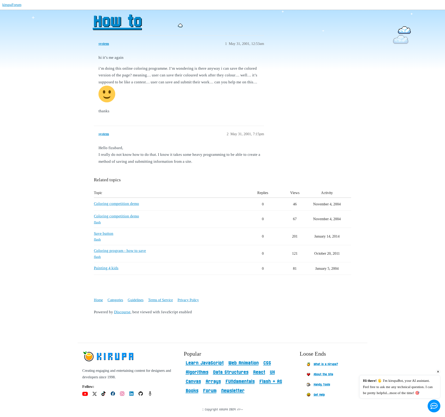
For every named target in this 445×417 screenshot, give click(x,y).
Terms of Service (160, 300)
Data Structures (230, 372)
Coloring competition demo (116, 203)
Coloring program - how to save (120, 250)
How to (117, 22)
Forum (209, 391)
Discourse (122, 312)
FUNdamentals (240, 381)
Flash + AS (270, 381)
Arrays (213, 381)
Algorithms (197, 372)
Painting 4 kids (106, 268)
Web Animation (243, 363)
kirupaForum (11, 5)
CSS (267, 363)
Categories (115, 300)
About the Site (323, 374)
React (259, 372)
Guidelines (135, 300)
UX (272, 372)
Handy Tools (322, 384)
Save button (103, 233)
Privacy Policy (188, 300)
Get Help (319, 395)
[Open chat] (434, 406)
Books (192, 391)
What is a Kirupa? (326, 364)
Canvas (193, 381)
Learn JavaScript (205, 363)
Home (98, 300)
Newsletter (233, 391)
